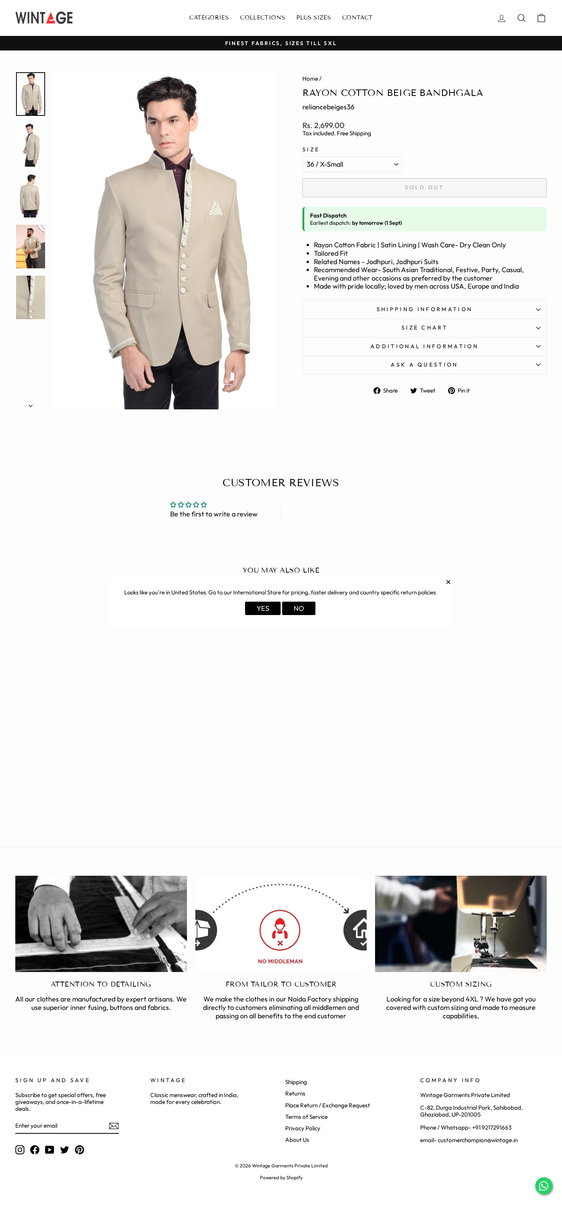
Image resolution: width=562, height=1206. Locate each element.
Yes (263, 608)
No (299, 608)
